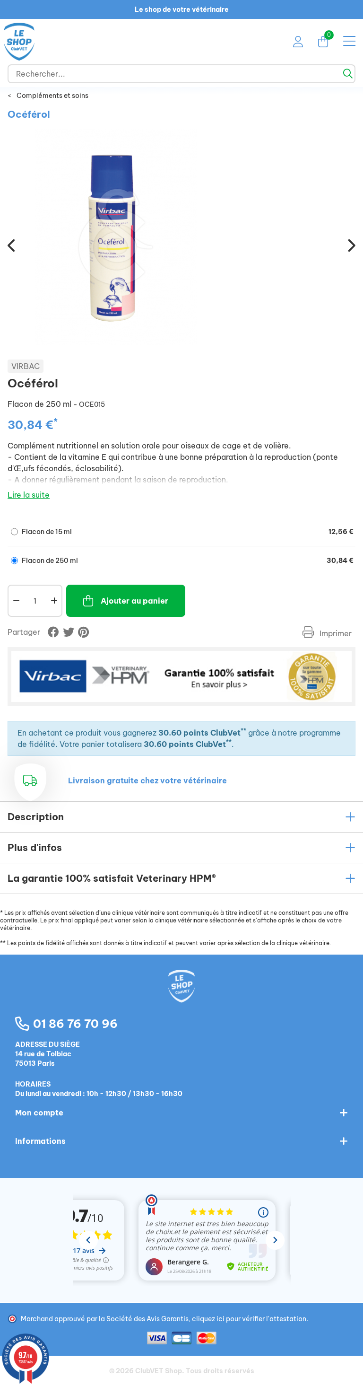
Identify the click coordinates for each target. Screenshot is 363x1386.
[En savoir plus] (181, 676)
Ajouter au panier (134, 600)
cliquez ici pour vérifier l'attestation (249, 1319)
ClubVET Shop (158, 1371)
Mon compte (39, 1112)
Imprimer (335, 633)
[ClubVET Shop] (181, 996)
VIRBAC (25, 366)
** (243, 730)
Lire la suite (29, 495)
